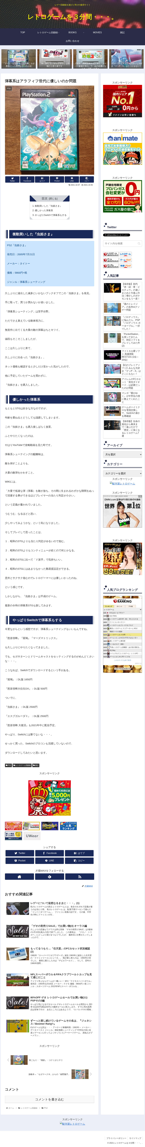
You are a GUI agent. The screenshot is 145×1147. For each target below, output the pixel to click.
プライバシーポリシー (116, 1138)
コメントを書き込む (49, 1099)
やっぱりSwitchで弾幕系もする (51, 215)
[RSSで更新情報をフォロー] (79, 876)
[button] (139, 243)
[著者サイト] (19, 876)
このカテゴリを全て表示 (122, 660)
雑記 (37, 765)
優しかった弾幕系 (44, 210)
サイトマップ (135, 1138)
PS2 (9, 765)
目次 (45, 198)
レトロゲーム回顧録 (23, 765)
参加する (138, 663)
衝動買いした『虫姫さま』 (48, 206)
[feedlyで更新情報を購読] (49, 876)
